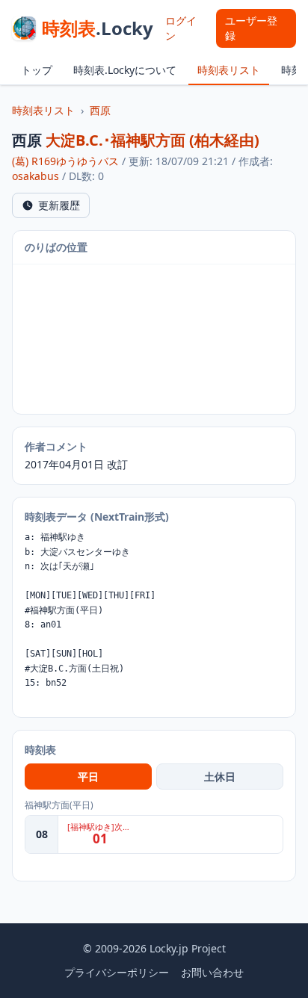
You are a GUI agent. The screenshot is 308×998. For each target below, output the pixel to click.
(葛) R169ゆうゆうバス (65, 161)
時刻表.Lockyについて (124, 70)
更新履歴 (59, 205)
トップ (36, 70)
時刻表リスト (228, 70)
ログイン (181, 28)
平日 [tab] (88, 776)
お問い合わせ (212, 972)
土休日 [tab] (219, 776)
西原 (100, 110)
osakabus (35, 176)
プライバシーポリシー (116, 972)
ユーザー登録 (251, 28)
